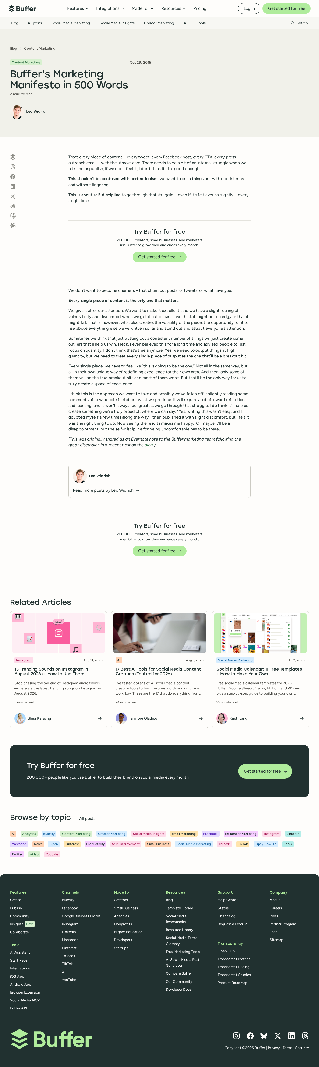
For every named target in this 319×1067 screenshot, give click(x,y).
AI (185, 23)
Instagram (70, 924)
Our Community (179, 981)
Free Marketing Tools (183, 951)
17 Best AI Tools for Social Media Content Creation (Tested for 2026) (158, 671)
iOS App (17, 976)
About (275, 900)
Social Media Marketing (71, 23)
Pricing (199, 8)
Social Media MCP (25, 1000)
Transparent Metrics (234, 959)
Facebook (70, 908)
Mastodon (70, 940)
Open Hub (226, 951)
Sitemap (277, 940)
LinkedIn (69, 932)
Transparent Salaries (234, 975)
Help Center (227, 900)
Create (15, 900)
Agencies (121, 916)
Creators (121, 900)
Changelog (226, 916)
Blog (14, 23)
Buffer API (18, 1008)
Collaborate (19, 932)
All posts (35, 23)
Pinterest (69, 948)
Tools (201, 23)
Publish (16, 908)
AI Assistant (20, 952)
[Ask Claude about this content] (13, 225)
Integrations (20, 968)
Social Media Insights (117, 23)
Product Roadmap (232, 982)
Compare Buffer (179, 973)
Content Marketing (39, 48)
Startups (121, 948)
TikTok (67, 964)
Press (274, 916)
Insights (21, 924)
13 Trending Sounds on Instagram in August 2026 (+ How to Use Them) (51, 671)
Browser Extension (25, 992)
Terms (287, 1048)
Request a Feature (232, 924)
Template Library (179, 908)
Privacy (274, 1048)
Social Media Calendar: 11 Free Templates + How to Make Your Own (259, 671)
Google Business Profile (81, 916)
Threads (68, 956)
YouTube (69, 979)
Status (223, 908)
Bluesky (68, 900)
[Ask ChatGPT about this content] (13, 216)
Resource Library (179, 929)
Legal (274, 932)
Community (19, 916)
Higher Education (128, 932)
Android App (20, 984)
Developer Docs (178, 989)
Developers (123, 940)
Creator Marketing (159, 23)
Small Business (126, 908)
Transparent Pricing (233, 967)
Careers (276, 908)
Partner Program (283, 924)
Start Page (18, 960)
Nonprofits (123, 924)
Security (302, 1048)
